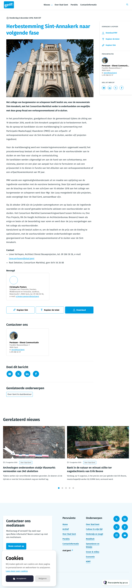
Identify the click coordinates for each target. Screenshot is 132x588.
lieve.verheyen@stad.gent (21, 258)
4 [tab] (69, 488)
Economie (90, 557)
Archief (66, 529)
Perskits (74, 5)
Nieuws (47, 5)
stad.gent (67, 550)
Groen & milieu (92, 552)
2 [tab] (62, 488)
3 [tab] (66, 488)
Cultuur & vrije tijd (94, 529)
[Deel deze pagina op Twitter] (18, 374)
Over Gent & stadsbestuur (19, 394)
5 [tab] (73, 488)
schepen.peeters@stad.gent (27, 296)
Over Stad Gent (61, 5)
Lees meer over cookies (17, 571)
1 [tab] (59, 488)
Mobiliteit (90, 539)
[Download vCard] (44, 332)
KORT (88, 561)
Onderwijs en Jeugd (94, 534)
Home (65, 524)
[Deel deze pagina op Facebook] (36, 374)
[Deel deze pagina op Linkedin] (27, 374)
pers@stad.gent (17, 350)
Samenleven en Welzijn (92, 545)
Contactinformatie (88, 5)
